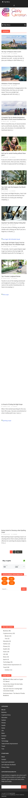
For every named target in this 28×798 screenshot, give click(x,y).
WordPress (12, 794)
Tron (6, 638)
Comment (15, 53)
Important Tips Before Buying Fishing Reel (13, 223)
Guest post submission (7, 762)
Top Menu (7, 2)
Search (23, 787)
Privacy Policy (5, 767)
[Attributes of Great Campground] (14, 74)
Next (18, 552)
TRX (11, 579)
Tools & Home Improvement (11, 664)
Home (5, 651)
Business (5, 631)
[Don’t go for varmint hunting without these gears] (14, 143)
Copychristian (12, 793)
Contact (3, 759)
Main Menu (7, 25)
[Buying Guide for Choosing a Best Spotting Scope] (14, 473)
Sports (5, 659)
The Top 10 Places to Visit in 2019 (11, 52)
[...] (23, 60)
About (3, 757)
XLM (11, 583)
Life (4, 654)
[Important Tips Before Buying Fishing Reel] (14, 213)
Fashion (5, 644)
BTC (4, 579)
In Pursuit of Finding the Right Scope (11, 404)
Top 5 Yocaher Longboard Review (10, 276)
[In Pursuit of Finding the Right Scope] (14, 348)
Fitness (5, 646)
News (4, 657)
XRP (4, 583)
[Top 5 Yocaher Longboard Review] (14, 267)
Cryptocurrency (7, 633)
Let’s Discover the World (8, 764)
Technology (6, 662)
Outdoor (7, 670)
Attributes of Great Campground (10, 83)
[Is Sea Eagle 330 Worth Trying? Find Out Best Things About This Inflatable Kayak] (10, 239)
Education (6, 641)
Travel (5, 667)
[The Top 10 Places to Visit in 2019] (14, 42)
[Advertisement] (14, 19)
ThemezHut (3, 796)
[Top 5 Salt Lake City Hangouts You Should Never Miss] (14, 177)
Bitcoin (7, 636)
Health (5, 649)
